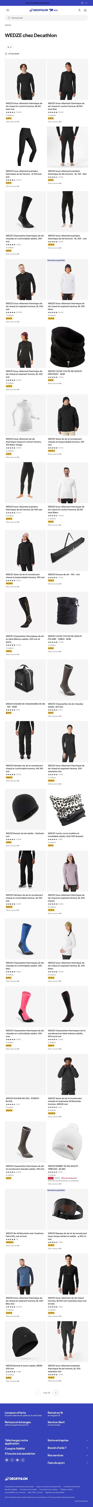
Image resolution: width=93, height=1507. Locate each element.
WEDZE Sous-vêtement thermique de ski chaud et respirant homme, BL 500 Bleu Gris (24, 1301)
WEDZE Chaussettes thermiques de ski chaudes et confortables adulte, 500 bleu (25, 966)
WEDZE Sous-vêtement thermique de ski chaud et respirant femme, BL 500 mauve (66, 898)
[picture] (25, 79)
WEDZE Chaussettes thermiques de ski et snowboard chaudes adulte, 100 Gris (25, 1167)
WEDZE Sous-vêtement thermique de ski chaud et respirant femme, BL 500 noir (24, 374)
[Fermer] (86, 3)
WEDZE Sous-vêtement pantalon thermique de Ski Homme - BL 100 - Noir (67, 172)
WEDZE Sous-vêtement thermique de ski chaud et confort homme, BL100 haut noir (24, 106)
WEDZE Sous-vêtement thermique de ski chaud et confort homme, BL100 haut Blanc (66, 509)
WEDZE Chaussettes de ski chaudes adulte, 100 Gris (65, 705)
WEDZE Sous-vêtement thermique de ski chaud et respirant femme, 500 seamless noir (66, 768)
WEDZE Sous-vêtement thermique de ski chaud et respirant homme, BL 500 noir (24, 306)
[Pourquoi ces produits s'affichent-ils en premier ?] (6, 54)
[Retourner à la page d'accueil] (43, 10)
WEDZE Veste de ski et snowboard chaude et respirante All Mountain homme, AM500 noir (65, 1101)
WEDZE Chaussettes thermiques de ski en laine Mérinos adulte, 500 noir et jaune (25, 639)
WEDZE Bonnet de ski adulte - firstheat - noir (25, 834)
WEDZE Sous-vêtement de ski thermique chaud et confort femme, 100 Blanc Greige (23, 442)
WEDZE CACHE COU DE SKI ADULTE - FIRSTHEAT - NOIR (65, 372)
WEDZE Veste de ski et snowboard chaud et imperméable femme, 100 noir (25, 576)
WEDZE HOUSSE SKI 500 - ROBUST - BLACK (23, 1099)
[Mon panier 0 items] (85, 10)
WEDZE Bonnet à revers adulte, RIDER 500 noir (24, 1367)
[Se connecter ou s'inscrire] (79, 10)
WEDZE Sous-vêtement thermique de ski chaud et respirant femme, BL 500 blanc (66, 306)
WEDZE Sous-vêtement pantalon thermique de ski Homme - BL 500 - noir (67, 237)
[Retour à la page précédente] (37, 1393)
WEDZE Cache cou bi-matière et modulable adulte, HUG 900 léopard (65, 834)
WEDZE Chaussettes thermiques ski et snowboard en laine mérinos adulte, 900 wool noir (66, 1033)
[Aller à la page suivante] (56, 1393)
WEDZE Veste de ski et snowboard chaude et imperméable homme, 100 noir (66, 442)
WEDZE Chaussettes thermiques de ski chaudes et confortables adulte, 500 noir (25, 238)
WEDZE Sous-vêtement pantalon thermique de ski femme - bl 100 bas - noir (24, 174)
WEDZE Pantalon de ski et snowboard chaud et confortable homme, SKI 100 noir (24, 768)
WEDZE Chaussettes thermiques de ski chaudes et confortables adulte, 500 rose (25, 1033)
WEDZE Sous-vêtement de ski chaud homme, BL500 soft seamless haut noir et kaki (67, 1301)
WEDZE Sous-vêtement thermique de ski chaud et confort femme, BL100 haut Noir (66, 106)
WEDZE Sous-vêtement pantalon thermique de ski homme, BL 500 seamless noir (64, 1368)
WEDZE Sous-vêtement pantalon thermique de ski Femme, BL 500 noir (24, 508)
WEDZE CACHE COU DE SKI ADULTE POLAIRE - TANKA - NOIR (65, 637)
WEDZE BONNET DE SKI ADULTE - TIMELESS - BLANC (63, 1167)
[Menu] (8, 10)
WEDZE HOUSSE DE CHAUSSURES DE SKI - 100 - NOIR (25, 705)
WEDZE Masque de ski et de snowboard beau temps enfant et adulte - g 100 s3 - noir (67, 1236)
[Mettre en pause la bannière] (82, 3)
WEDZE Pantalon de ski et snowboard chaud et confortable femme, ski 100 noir (24, 898)
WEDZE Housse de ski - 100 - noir (64, 574)
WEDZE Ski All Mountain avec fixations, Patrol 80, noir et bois (25, 1234)
